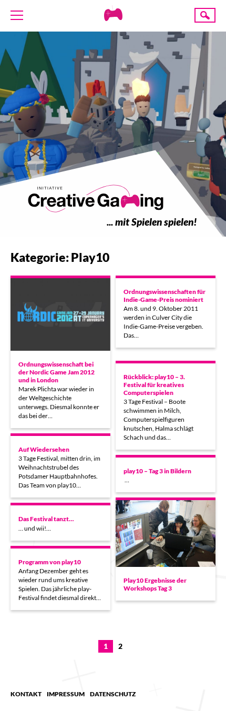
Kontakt (26, 694)
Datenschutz (113, 694)
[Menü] (17, 15)
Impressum (66, 694)
